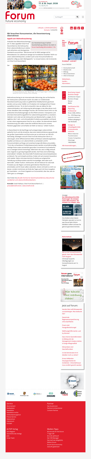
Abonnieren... (66, 83)
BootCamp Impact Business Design (74, 93)
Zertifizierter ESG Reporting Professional (73, 108)
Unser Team (11, 438)
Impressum (10, 421)
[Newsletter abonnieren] (61, 33)
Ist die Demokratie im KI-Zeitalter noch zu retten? (70, 354)
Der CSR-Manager (53, 438)
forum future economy (54, 445)
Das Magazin (11, 432)
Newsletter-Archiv (12, 412)
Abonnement (11, 406)
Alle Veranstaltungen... (69, 146)
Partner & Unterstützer (54, 408)
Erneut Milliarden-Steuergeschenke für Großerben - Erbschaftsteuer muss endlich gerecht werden (71, 361)
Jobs (8, 436)
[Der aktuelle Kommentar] (72, 157)
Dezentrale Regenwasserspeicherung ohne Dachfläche (70, 319)
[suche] (77, 17)
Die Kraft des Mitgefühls (55, 440)
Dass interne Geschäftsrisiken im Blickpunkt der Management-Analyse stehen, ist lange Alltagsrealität (72, 340)
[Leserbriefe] (61, 28)
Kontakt (9, 423)
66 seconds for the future (55, 432)
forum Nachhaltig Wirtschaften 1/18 (43, 47)
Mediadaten (11, 408)
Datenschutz (11, 419)
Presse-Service (11, 417)
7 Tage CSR (50, 434)
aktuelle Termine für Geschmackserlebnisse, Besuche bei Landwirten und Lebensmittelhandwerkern (30, 179)
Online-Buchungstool (14, 415)
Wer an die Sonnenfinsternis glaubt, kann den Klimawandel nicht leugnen (72, 254)
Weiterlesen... (66, 79)
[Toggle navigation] (82, 17)
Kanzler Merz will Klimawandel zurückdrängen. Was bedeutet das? (72, 311)
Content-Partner (52, 410)
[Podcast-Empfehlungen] (61, 31)
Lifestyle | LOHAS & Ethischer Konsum (47, 29)
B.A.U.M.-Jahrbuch (53, 436)
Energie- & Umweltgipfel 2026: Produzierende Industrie (74, 128)
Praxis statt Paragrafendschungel (69, 326)
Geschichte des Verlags (14, 434)
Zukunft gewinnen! (53, 447)
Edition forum (51, 442)
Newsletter (10, 410)
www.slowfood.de (28, 186)
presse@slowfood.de (14, 186)
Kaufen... (65, 81)
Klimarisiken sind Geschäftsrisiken (67, 348)
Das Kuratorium (52, 406)
